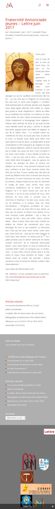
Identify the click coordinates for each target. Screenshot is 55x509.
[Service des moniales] (28, 469)
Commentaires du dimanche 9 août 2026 (24, 372)
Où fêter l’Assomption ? (17, 368)
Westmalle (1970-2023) (15, 325)
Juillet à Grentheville (14, 309)
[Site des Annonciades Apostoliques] (44, 469)
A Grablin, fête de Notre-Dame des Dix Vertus (24, 313)
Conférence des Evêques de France (27, 356)
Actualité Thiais (40, 32)
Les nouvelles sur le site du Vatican (20, 344)
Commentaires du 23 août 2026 (20, 360)
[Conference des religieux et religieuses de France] (36, 493)
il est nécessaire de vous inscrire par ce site (27, 277)
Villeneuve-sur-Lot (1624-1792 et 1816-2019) (24, 321)
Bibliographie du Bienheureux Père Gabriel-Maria (26, 317)
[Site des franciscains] (26, 482)
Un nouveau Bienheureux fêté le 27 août (22, 305)
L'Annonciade (14, 32)
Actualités (10, 35)
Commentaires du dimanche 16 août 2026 (24, 364)
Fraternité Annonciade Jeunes (27, 35)
